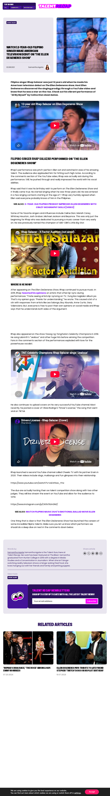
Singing (7, 759)
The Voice (6, 7)
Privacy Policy (98, 764)
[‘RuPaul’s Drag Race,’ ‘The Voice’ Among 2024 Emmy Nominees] (28, 647)
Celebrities (10, 768)
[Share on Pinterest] (92, 553)
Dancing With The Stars (29, 7)
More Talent (11, 22)
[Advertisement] (55, 321)
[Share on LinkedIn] (96, 553)
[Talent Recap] (55, 6)
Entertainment (12, 764)
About (103, 755)
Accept (92, 792)
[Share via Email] (100, 553)
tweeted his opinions (34, 292)
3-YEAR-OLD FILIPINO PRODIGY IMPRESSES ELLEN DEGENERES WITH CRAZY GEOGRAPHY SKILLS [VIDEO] (60, 206)
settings (77, 793)
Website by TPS (100, 775)
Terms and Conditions (93, 768)
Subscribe (91, 601)
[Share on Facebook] (84, 553)
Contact (101, 759)
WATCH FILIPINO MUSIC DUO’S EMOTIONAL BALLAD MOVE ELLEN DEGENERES (60, 513)
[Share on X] (88, 553)
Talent (7, 755)
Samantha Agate (16, 552)
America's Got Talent (16, 7)
